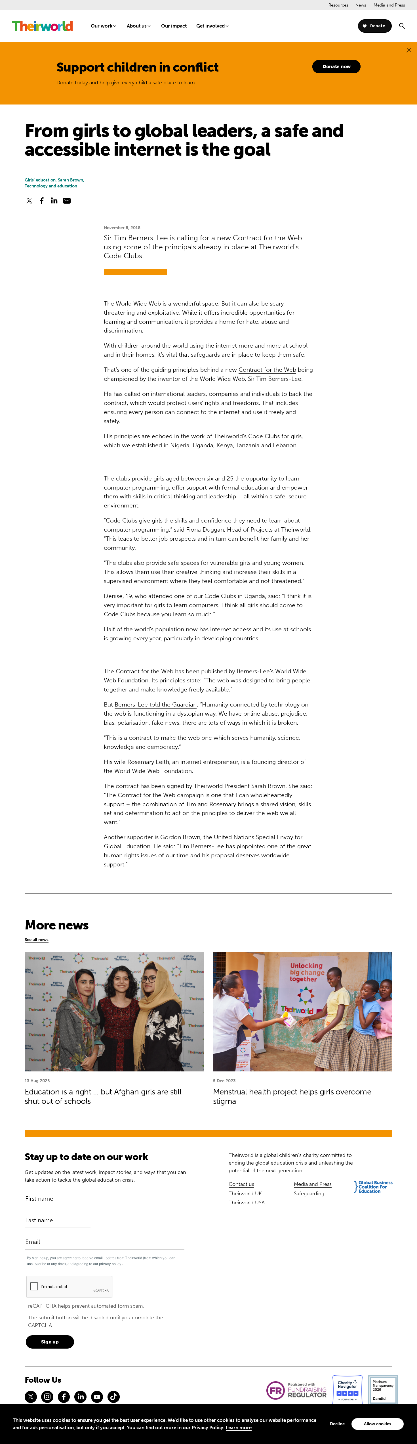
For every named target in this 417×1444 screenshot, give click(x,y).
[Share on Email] (67, 200)
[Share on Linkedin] (54, 200)
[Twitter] (31, 1397)
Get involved (210, 26)
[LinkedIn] (80, 1397)
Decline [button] (337, 1423)
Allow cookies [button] (377, 1423)
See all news (37, 939)
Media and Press (389, 5)
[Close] (408, 50)
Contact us (241, 1184)
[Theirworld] (42, 26)
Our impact (174, 26)
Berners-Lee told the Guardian (156, 704)
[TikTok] (113, 1397)
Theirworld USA (247, 1202)
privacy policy (110, 1264)
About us (137, 26)
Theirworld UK (245, 1193)
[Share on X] (29, 200)
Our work (101, 26)
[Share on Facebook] (42, 200)
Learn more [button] (239, 1427)
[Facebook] (64, 1397)
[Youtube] (97, 1397)
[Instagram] (47, 1397)
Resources (338, 5)
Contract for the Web (267, 369)
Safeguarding (309, 1193)
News (360, 5)
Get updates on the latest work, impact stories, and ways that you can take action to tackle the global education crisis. (105, 1176)
